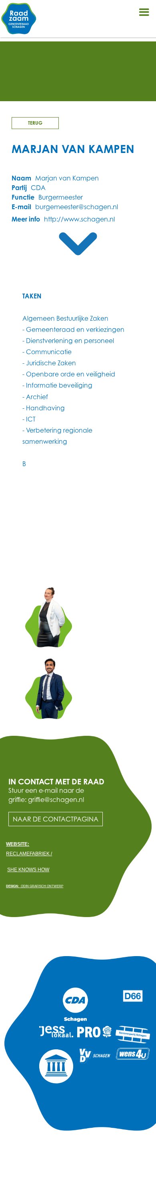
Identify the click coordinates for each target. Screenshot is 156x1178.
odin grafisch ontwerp (34, 886)
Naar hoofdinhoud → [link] (35, 6)
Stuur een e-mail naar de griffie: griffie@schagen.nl (46, 794)
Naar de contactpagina (55, 819)
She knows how (28, 869)
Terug (35, 123)
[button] (144, 12)
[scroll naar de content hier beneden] (78, 244)
